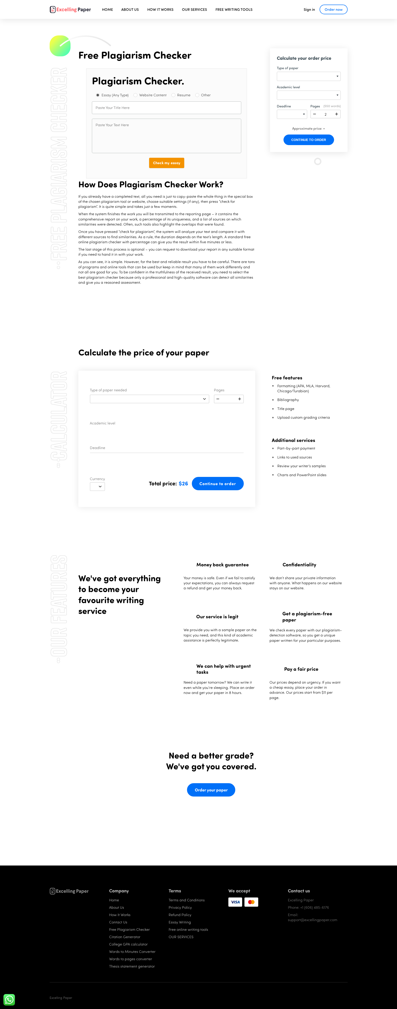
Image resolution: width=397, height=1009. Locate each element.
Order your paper (211, 790)
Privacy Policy (180, 907)
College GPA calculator (128, 944)
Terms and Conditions (187, 899)
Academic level (102, 423)
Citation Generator (124, 936)
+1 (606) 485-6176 (314, 907)
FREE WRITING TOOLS (234, 9)
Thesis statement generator (132, 966)
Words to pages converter (130, 958)
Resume (183, 95)
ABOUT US (130, 9)
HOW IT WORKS (160, 9)
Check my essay (167, 162)
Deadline (97, 448)
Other (206, 95)
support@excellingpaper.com (312, 919)
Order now (334, 9)
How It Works (119, 914)
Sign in (309, 9)
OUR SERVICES (194, 9)
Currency (97, 479)
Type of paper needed (108, 390)
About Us (116, 907)
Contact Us (118, 922)
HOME (107, 9)
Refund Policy (180, 914)
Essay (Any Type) (115, 95)
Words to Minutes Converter (132, 951)
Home (114, 899)
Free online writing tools (188, 929)
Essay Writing (180, 922)
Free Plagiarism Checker (129, 929)
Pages (219, 390)
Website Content (153, 95)
